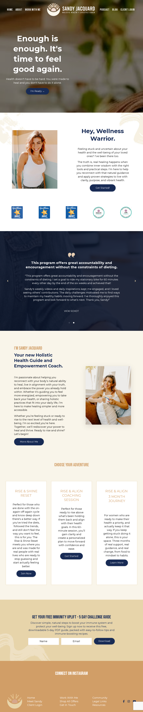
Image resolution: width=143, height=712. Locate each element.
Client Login (128, 9)
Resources (98, 705)
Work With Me (32, 9)
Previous (7, 281)
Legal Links (99, 701)
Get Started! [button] (103, 188)
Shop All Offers (69, 701)
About (19, 9)
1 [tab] (69, 322)
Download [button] (104, 641)
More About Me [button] (29, 441)
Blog (115, 9)
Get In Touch (68, 705)
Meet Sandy (34, 701)
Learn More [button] (116, 562)
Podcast (104, 9)
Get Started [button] (71, 556)
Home (10, 9)
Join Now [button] (26, 573)
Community (99, 697)
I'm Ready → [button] (37, 91)
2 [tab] (73, 322)
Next (135, 281)
